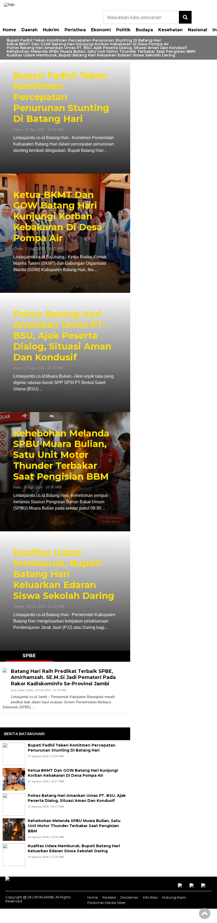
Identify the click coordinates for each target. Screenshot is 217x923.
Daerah (29, 29)
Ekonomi (101, 29)
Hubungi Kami (174, 897)
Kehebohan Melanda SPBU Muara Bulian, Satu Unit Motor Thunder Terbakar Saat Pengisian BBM (101, 51)
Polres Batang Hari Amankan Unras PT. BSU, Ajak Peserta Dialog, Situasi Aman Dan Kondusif (97, 48)
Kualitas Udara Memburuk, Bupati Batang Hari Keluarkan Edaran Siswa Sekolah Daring (91, 55)
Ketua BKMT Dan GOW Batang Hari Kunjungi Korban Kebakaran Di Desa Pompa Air (88, 44)
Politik (123, 29)
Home (9, 29)
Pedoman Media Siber (106, 903)
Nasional (197, 29)
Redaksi (109, 897)
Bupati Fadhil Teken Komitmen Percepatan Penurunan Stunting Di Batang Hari (84, 40)
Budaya (144, 29)
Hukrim (51, 29)
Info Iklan (150, 897)
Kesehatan (170, 29)
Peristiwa (75, 29)
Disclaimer (129, 897)
